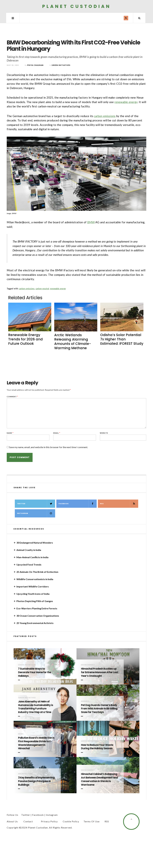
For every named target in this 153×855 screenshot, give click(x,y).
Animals (85, 701)
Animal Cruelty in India (28, 549)
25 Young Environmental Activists (34, 623)
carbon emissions (104, 116)
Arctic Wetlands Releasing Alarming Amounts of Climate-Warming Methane (72, 341)
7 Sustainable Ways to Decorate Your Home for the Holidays (34, 672)
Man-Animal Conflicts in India (32, 557)
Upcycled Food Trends (28, 564)
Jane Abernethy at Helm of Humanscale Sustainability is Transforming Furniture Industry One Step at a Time (35, 707)
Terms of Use (92, 821)
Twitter (21, 504)
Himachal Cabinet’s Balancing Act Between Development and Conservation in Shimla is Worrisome (99, 779)
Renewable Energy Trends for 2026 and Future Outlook (25, 339)
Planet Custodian (76, 6)
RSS (102, 504)
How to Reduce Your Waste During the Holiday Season (97, 746)
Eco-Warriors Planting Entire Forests (36, 608)
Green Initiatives (61, 65)
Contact (28, 821)
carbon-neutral (42, 288)
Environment (88, 665)
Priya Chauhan (35, 65)
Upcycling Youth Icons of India (32, 593)
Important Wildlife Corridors (32, 586)
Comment (12, 396)
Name (10, 433)
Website (104, 433)
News (20, 734)
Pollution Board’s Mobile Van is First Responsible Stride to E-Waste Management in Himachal (36, 743)
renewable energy (125, 102)
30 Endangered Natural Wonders (34, 542)
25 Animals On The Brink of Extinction (37, 571)
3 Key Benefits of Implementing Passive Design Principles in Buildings (36, 781)
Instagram (22, 513)
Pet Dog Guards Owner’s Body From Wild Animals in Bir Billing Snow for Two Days (99, 708)
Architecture (25, 774)
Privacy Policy (49, 821)
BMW (91, 222)
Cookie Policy (71, 821)
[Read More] (19, 680)
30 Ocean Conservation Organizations (37, 615)
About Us (12, 821)
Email (56, 433)
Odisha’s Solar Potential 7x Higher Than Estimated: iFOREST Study (121, 339)
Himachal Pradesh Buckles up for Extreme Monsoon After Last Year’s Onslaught (99, 672)
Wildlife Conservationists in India (34, 579)
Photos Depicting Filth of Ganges (34, 601)
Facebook (64, 504)
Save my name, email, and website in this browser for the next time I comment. (48, 447)
